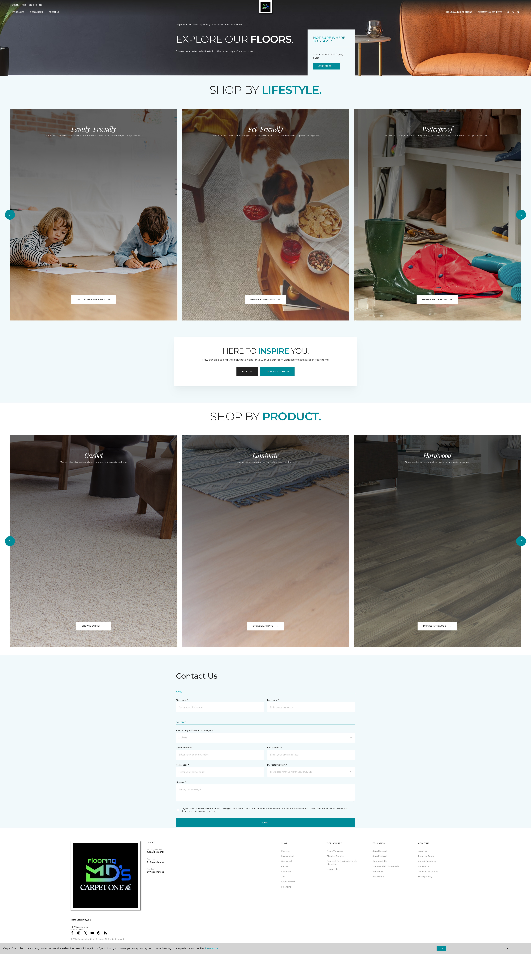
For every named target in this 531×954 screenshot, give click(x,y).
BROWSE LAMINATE (263, 626)
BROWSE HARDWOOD (434, 626)
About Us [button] (54, 12)
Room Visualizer (275, 371)
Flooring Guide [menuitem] (380, 861)
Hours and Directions (459, 12)
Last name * (273, 700)
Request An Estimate (490, 12)
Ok (441, 948)
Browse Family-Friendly (91, 299)
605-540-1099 (35, 5)
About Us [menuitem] (422, 851)
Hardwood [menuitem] (286, 861)
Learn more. (212, 948)
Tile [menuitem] (283, 876)
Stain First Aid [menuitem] (379, 856)
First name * (182, 700)
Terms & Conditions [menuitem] (428, 871)
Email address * (274, 748)
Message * (181, 782)
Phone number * (184, 748)
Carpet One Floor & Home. (91, 939)
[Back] (10, 215)
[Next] (521, 215)
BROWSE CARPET (91, 626)
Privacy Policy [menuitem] (425, 876)
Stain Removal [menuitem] (380, 851)
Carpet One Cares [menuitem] (427, 861)
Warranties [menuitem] (378, 871)
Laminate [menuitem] (286, 871)
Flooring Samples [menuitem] (335, 856)
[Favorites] (513, 12)
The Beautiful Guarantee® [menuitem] (386, 866)
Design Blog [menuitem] (333, 869)
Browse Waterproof (434, 299)
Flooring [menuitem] (285, 851)
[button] (508, 12)
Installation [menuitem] (378, 876)
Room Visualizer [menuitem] (335, 851)
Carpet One (182, 24)
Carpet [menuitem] (284, 866)
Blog (245, 371)
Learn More (324, 66)
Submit (265, 822)
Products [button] (18, 12)
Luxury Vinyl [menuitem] (287, 856)
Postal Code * (182, 765)
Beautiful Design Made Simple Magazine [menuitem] (342, 862)
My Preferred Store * (277, 765)
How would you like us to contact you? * (195, 731)
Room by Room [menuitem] (426, 856)
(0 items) (518, 12)
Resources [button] (36, 12)
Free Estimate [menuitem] (288, 881)
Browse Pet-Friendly (262, 299)
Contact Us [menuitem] (423, 866)
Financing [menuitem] (286, 887)
